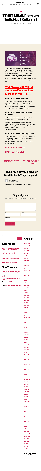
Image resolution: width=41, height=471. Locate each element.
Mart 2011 (26, 443)
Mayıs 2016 (26, 347)
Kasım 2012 (26, 394)
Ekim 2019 (26, 280)
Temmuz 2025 (27, 245)
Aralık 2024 (26, 258)
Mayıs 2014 (26, 367)
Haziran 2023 (27, 263)
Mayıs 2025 (26, 248)
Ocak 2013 (26, 389)
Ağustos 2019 (27, 285)
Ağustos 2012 (27, 401)
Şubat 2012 (26, 416)
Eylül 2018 (26, 292)
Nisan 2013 (26, 384)
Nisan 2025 (26, 250)
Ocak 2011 (26, 448)
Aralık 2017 (26, 305)
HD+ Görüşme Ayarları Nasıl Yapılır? (13, 285)
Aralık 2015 (26, 359)
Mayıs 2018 (26, 297)
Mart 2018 (26, 302)
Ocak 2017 (26, 332)
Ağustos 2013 (27, 376)
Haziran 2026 (27, 243)
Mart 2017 (26, 327)
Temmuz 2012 (27, 404)
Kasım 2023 (26, 260)
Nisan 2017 (26, 325)
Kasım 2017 (26, 307)
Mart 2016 (26, 352)
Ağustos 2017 (27, 315)
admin (14, 23)
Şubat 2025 (26, 253)
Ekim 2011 (26, 426)
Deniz (3, 271)
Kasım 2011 (26, 423)
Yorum (6, 201)
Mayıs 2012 (26, 409)
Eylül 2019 (26, 282)
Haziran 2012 (27, 406)
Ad (5, 212)
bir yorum (29, 23)
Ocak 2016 (26, 357)
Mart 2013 (26, 386)
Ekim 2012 (26, 396)
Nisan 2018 (26, 300)
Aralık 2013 (26, 369)
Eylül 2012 (26, 399)
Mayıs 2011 (26, 438)
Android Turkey (20, 2)
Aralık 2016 (26, 334)
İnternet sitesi (7, 217)
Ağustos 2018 (27, 295)
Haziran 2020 (27, 270)
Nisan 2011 (26, 441)
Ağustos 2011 (27, 431)
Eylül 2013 (26, 374)
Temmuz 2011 (27, 433)
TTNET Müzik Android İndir (15, 147)
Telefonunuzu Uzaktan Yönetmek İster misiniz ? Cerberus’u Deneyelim (11, 272)
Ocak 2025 (26, 255)
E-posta (22, 212)
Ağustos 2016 (27, 344)
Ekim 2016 (26, 339)
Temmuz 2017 (27, 317)
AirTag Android (5, 256)
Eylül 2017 (26, 312)
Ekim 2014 (26, 362)
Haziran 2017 (27, 320)
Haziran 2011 (27, 436)
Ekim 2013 (26, 372)
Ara (2, 235)
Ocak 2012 (26, 419)
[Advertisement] (20, 32)
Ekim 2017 (26, 310)
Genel (20, 11)
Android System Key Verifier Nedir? (10, 262)
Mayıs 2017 (26, 322)
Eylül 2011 (26, 428)
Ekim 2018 (26, 290)
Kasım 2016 (26, 337)
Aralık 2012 (26, 391)
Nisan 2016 (26, 349)
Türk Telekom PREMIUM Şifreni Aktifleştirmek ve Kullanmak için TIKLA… (19, 90)
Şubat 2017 (26, 329)
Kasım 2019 (26, 278)
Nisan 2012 (26, 411)
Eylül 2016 (26, 342)
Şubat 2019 (26, 287)
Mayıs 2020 (26, 273)
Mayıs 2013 (26, 381)
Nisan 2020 (26, 275)
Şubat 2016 (26, 354)
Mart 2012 (26, 414)
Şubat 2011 (26, 446)
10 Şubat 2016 (22, 23)
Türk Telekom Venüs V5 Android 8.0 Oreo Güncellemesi (10, 282)
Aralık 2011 (26, 421)
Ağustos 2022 (27, 268)
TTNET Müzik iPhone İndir (15, 152)
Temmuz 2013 (27, 379)
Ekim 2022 (26, 265)
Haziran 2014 (27, 364)
